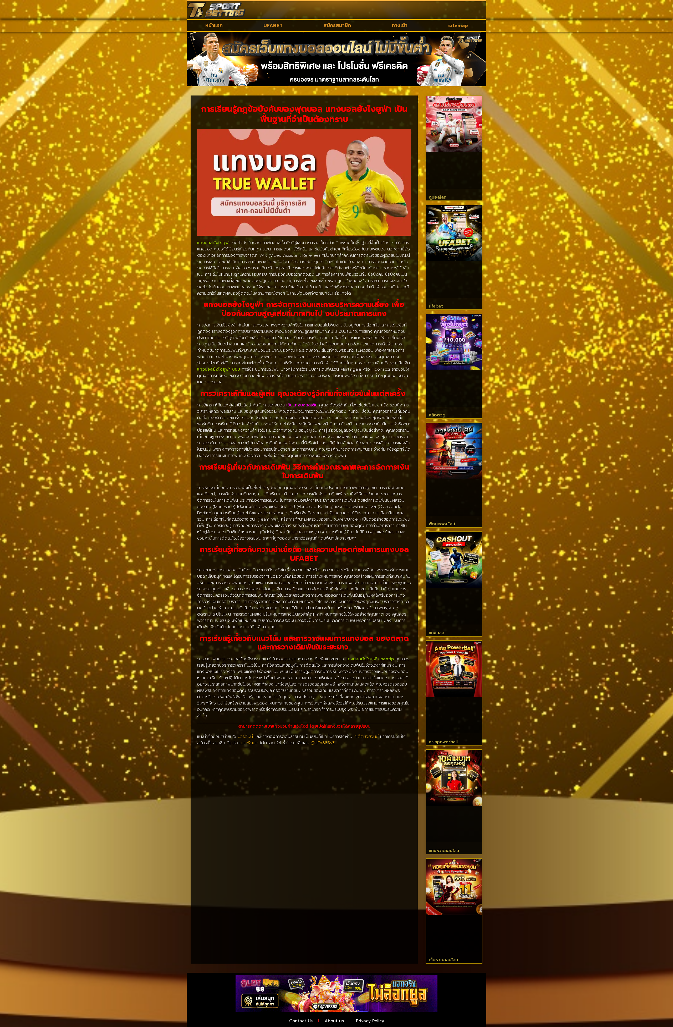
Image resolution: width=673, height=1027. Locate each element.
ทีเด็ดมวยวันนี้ (366, 736)
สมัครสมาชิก (337, 25)
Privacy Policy (370, 1021)
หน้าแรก (214, 25)
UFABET (273, 25)
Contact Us (301, 1021)
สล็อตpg (437, 415)
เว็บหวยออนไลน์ (443, 960)
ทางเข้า (399, 25)
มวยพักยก (248, 743)
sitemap (458, 25)
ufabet (436, 306)
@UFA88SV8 (323, 743)
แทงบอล (436, 633)
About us (334, 1021)
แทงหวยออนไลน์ (444, 851)
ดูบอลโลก (437, 197)
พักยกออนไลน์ (442, 524)
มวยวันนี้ (245, 736)
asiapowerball (443, 742)
